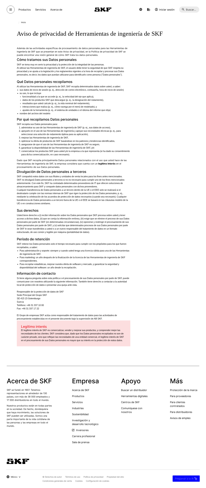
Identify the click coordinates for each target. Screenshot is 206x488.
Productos (78, 396)
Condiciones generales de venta (57, 481)
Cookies (79, 481)
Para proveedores (180, 396)
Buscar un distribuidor (134, 390)
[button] (140, 9)
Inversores (82, 430)
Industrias (78, 408)
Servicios (77, 402)
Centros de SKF (130, 402)
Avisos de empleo (180, 418)
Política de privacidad (93, 477)
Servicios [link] (40, 9)
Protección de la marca (183, 390)
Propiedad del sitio (115, 477)
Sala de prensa (80, 442)
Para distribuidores (181, 412)
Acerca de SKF (80, 390)
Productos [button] (24, 9)
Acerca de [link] (56, 9)
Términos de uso (72, 477)
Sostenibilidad (80, 414)
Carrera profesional (83, 436)
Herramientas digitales (134, 396)
